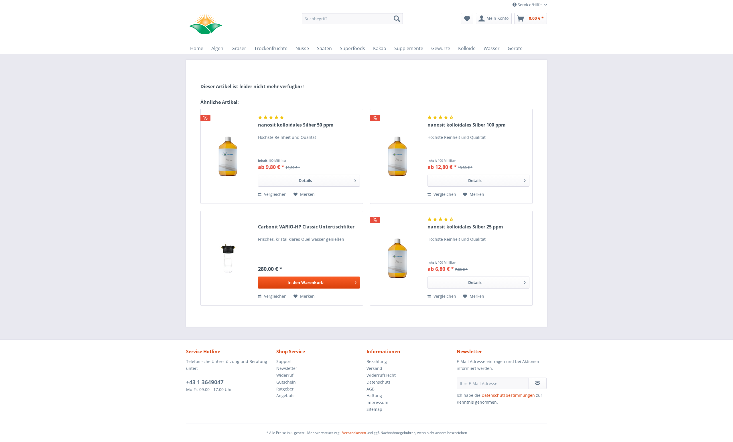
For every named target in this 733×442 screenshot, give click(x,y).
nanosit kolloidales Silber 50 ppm (296, 125)
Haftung (374, 395)
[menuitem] (352, 18)
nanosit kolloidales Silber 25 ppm (465, 227)
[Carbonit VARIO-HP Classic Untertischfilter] (228, 258)
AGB (370, 389)
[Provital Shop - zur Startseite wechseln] (205, 24)
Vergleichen (275, 194)
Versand (374, 368)
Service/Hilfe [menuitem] (530, 4)
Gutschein (286, 382)
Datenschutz (378, 382)
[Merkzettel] (467, 18)
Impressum (377, 402)
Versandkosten (354, 432)
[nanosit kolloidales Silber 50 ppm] (228, 156)
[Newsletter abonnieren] (538, 383)
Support (284, 361)
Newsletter (286, 368)
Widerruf (284, 375)
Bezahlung (376, 361)
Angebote (285, 395)
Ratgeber (285, 389)
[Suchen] (397, 18)
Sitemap (374, 409)
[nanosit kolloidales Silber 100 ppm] (397, 156)
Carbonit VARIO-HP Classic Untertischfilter (306, 227)
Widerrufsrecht (381, 375)
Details (305, 180)
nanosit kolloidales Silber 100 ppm (466, 125)
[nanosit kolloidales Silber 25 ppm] (397, 258)
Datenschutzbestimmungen (508, 395)
